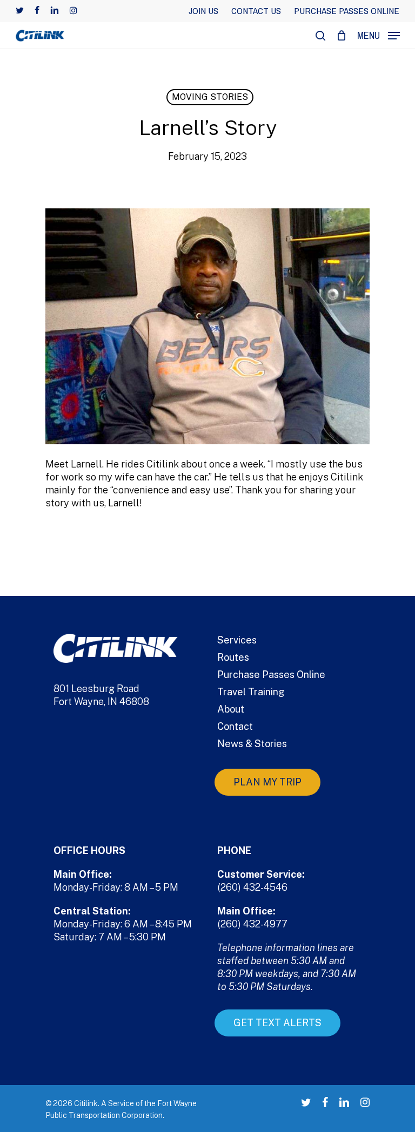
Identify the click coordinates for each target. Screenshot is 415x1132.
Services (237, 640)
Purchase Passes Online (271, 674)
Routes (233, 657)
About (230, 709)
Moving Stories (210, 97)
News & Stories (252, 743)
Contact (235, 726)
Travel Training (251, 691)
